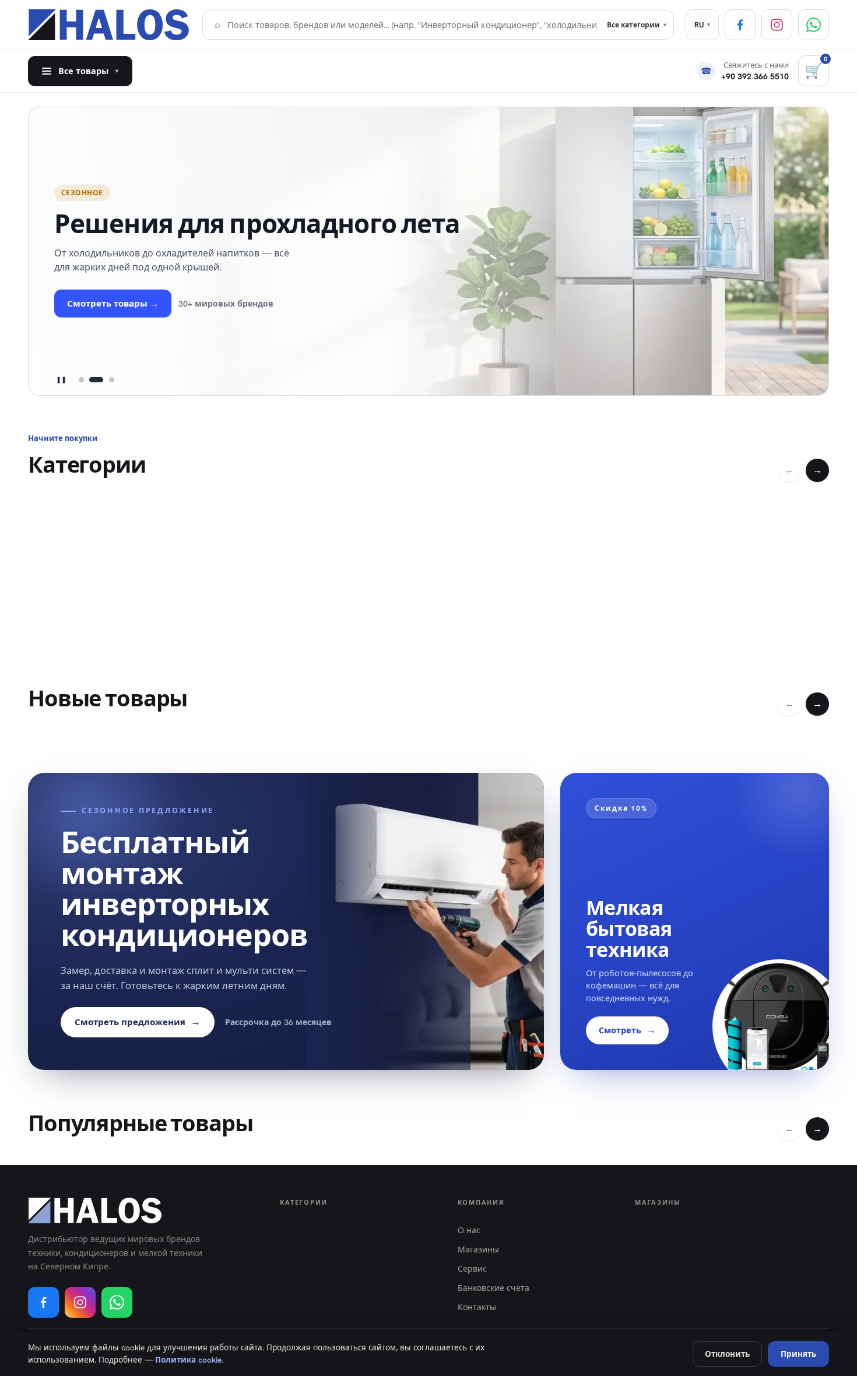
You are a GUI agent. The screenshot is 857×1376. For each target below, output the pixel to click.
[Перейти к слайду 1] (81, 380)
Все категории (636, 25)
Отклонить (727, 1354)
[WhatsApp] (813, 24)
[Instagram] (776, 24)
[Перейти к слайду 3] (111, 380)
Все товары (88, 70)
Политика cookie (188, 1359)
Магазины (478, 1249)
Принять (798, 1354)
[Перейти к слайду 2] (96, 380)
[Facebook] (740, 24)
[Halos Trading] (109, 24)
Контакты (477, 1307)
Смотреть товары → (113, 303)
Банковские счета (493, 1288)
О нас (469, 1230)
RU (702, 25)
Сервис (472, 1269)
